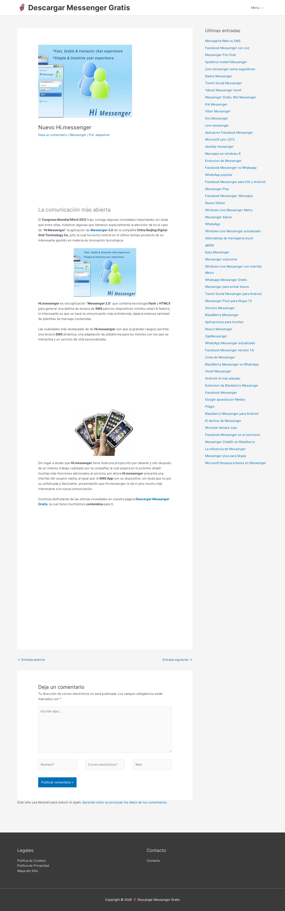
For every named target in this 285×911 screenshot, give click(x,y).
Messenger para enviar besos (227, 287)
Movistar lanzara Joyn (221, 428)
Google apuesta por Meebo (225, 399)
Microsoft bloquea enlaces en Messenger (235, 463)
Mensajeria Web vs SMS (223, 41)
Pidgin (209, 407)
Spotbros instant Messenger (226, 62)
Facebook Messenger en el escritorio (232, 435)
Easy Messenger (217, 252)
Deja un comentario (52, 135)
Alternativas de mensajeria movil (229, 238)
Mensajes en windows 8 (223, 154)
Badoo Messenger (218, 76)
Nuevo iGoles (215, 203)
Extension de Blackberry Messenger (232, 385)
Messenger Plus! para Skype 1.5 (228, 301)
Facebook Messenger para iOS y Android (235, 182)
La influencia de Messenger (225, 449)
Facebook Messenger (221, 393)
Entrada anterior (31, 660)
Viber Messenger (218, 111)
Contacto (153, 861)
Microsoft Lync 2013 (220, 139)
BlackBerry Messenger (222, 315)
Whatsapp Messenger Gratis (226, 280)
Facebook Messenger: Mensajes (229, 196)
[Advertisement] (105, 175)
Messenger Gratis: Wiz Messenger (230, 97)
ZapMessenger (216, 336)
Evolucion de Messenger (223, 161)
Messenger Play (217, 189)
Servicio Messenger (220, 308)
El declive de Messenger (223, 421)
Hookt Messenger (218, 371)
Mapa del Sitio (27, 871)
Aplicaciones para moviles (224, 322)
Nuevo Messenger (218, 329)
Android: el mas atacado (222, 378)
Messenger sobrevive (221, 259)
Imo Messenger (216, 118)
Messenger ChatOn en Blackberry (230, 442)
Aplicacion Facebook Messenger (229, 132)
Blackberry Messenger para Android (231, 414)
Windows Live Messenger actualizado (233, 231)
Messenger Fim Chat (220, 55)
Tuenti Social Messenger (223, 83)
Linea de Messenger (220, 357)
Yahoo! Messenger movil (223, 90)
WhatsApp (212, 224)
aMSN (209, 245)
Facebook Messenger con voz (227, 48)
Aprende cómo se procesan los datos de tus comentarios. (124, 802)
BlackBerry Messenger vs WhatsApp (232, 364)
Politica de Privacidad (33, 866)
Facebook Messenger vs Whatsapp (231, 168)
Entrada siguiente (177, 660)
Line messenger (217, 125)
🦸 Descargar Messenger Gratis (73, 7)
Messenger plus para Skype (225, 456)
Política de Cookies (31, 861)
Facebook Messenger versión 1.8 (229, 350)
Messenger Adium (218, 217)
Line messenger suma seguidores (230, 69)
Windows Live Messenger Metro (229, 210)
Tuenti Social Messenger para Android (233, 294)
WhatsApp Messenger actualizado (230, 343)
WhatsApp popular (218, 175)
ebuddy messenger (219, 146)
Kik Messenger (216, 104)
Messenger (78, 135)
